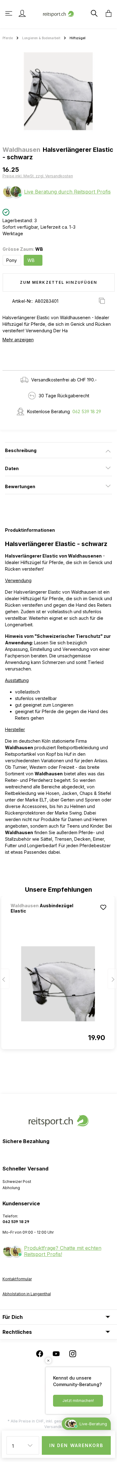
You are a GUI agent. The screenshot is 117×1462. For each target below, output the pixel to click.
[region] (58, 91)
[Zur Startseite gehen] (58, 13)
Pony (11, 260)
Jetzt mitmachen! (78, 1400)
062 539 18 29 (86, 411)
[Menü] (9, 13)
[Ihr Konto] (22, 13)
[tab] (58, 450)
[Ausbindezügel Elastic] (58, 983)
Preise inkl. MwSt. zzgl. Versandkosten (37, 176)
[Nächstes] (112, 979)
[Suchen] (93, 13)
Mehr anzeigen (18, 339)
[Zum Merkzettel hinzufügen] (103, 907)
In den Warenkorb (76, 1445)
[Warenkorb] (106, 13)
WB (31, 260)
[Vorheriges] (4, 979)
